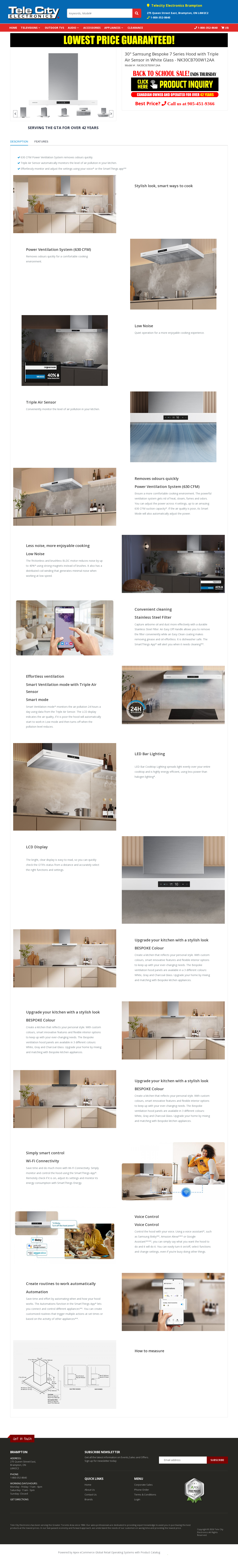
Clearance (135, 27)
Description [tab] (19, 141)
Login (137, 1499)
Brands (89, 1499)
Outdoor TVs (54, 27)
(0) (226, 27)
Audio (72, 27)
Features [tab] (41, 141)
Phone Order (141, 1489)
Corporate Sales (143, 1484)
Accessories (92, 27)
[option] (63, 79)
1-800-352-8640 (160, 17)
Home (13, 27)
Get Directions (19, 1499)
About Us (90, 1489)
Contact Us (91, 1494)
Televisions (29, 27)
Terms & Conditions (145, 1494)
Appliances (112, 27)
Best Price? (175, 103)
